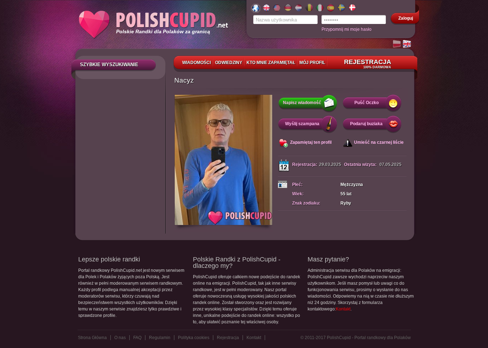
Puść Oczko (366, 102)
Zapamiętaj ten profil (311, 142)
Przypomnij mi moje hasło (347, 29)
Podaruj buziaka (366, 123)
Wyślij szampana (302, 123)
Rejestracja (367, 63)
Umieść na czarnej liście (379, 142)
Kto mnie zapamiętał (271, 62)
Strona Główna (92, 337)
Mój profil (312, 62)
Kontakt (343, 309)
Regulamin (159, 337)
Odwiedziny (228, 62)
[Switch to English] (407, 44)
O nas (120, 337)
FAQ (137, 337)
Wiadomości (196, 62)
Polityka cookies (193, 337)
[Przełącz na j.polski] (397, 44)
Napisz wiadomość (302, 102)
